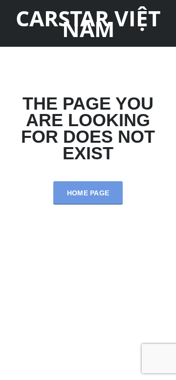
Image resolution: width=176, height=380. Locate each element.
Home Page (88, 193)
